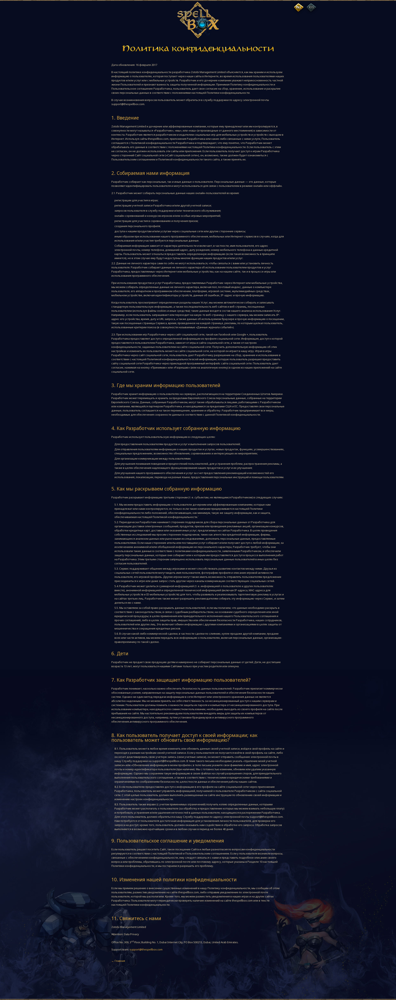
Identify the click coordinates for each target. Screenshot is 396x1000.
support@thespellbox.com (146, 949)
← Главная (118, 961)
